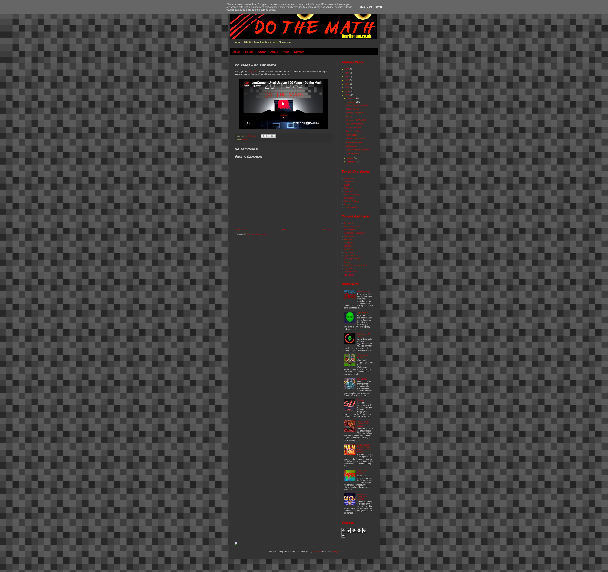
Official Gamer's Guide (355, 139)
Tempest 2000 (350, 182)
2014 (347, 91)
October (350, 158)
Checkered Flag (353, 153)
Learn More (366, 7)
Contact (299, 52)
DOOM (349, 116)
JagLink (360, 400)
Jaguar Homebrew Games (355, 265)
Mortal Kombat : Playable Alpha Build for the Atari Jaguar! (364, 448)
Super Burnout (350, 191)
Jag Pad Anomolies (354, 124)
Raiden (347, 204)
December (351, 98)
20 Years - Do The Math (356, 120)
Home (236, 52)
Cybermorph (362, 313)
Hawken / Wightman (355, 113)
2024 (347, 73)
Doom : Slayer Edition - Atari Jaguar (363, 423)
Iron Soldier (349, 198)
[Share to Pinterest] (274, 136)
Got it (378, 7)
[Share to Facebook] (271, 136)
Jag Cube (348, 268)
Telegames (349, 243)
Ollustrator (317, 551)
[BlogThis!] (265, 136)
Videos (261, 52)
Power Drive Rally (354, 142)
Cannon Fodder (351, 208)
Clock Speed (351, 135)
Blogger (336, 551)
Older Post (326, 230)
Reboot (347, 262)
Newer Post (241, 230)
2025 (347, 69)
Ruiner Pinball (352, 109)
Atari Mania (349, 236)
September (352, 162)
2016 (347, 84)
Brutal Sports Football (362, 356)
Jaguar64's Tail (350, 272)
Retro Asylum (349, 230)
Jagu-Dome (349, 249)
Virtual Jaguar (363, 291)
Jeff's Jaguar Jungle (352, 259)
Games (248, 52)
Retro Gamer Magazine (354, 233)
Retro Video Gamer (352, 227)
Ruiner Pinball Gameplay (357, 105)
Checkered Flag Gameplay (357, 150)
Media (274, 52)
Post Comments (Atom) (256, 234)
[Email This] (262, 136)
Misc (285, 52)
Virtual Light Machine (362, 472)
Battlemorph (349, 178)
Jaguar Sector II (351, 255)
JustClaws (348, 252)
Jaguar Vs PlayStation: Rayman (362, 496)
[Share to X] (268, 136)
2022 (347, 80)
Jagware (348, 246)
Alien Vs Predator (353, 127)
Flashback (348, 188)
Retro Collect (349, 223)
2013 (347, 95)
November (351, 102)
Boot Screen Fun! (353, 131)
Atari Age (348, 239)
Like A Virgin (351, 146)
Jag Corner (254, 71)
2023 (347, 77)
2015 (347, 88)
